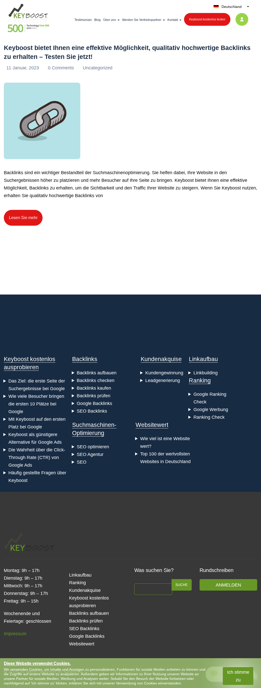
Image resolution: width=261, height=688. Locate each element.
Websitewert (152, 425)
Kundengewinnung (164, 372)
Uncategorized (97, 67)
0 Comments (61, 67)
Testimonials (83, 20)
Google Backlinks (94, 403)
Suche (181, 585)
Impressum (15, 633)
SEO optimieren (93, 446)
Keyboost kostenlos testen (207, 19)
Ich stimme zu (238, 676)
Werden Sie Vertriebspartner (141, 20)
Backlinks (84, 359)
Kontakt (172, 20)
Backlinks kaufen (94, 388)
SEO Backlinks (92, 411)
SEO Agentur (90, 454)
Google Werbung (210, 409)
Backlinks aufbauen (96, 372)
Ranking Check (209, 417)
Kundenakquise (161, 359)
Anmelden (228, 585)
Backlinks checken (95, 380)
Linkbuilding (205, 372)
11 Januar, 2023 (23, 67)
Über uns (109, 20)
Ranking (200, 380)
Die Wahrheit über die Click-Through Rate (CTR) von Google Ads (36, 457)
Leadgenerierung (162, 380)
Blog (97, 20)
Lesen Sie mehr (23, 217)
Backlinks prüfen (93, 395)
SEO (81, 462)
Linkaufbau (203, 359)
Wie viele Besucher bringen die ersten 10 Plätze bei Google (36, 404)
